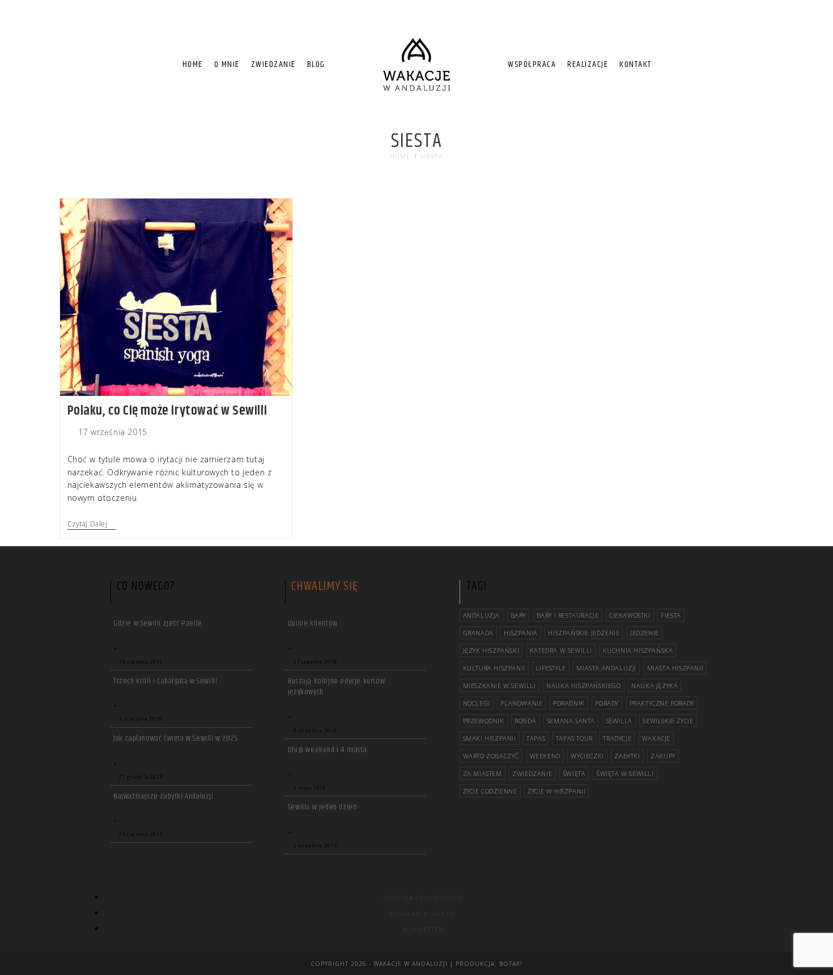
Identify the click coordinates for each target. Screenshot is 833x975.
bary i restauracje (568, 615)
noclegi (476, 703)
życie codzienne (490, 791)
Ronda (525, 720)
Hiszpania (520, 632)
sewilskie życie (668, 720)
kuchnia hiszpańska (638, 650)
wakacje (656, 738)
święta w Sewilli (625, 773)
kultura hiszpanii (494, 668)
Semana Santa (571, 720)
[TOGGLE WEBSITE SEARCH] (667, 65)
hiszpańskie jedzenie (583, 632)
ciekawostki (630, 615)
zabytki (627, 756)
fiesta (671, 615)
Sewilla (619, 720)
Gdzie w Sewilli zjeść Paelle (157, 623)
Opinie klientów (313, 623)
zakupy (663, 756)
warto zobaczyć (491, 756)
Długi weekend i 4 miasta (327, 750)
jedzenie (644, 632)
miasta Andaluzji (606, 668)
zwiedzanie (532, 773)
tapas (535, 738)
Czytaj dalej (91, 524)
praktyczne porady (662, 703)
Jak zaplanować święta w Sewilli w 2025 (175, 738)
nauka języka (654, 685)
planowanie (521, 703)
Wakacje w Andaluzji (410, 964)
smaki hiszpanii (489, 738)
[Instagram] (759, 22)
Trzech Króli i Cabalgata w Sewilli (165, 681)
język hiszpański (491, 650)
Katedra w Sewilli (561, 650)
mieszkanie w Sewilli (499, 685)
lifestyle (551, 668)
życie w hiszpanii (556, 791)
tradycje (617, 738)
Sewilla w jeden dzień (322, 807)
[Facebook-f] (738, 22)
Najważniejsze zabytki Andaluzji (163, 796)
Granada (478, 632)
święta (574, 773)
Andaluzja (481, 615)
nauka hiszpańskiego (583, 685)
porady (607, 703)
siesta (431, 155)
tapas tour (574, 738)
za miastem (482, 773)
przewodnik (483, 720)
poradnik (569, 703)
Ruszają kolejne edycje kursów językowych (336, 687)
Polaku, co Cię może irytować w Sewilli (167, 410)
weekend (545, 756)
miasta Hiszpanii (675, 668)
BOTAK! (510, 964)
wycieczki (587, 756)
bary (518, 615)
